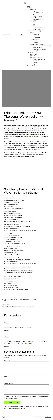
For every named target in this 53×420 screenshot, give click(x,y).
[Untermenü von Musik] (31, 8)
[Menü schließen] (25, 3)
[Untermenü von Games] (32, 52)
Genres (32, 9)
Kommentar (7, 360)
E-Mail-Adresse (9, 383)
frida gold (4, 306)
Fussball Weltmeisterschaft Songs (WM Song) (18, 306)
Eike (5, 322)
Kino (31, 32)
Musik (28, 7)
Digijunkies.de (6, 34)
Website (6, 390)
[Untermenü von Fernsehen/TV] (38, 39)
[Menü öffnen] (21, 35)
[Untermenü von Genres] (35, 9)
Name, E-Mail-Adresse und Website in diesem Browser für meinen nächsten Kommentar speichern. (27, 397)
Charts (31, 26)
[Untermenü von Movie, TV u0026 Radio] (40, 31)
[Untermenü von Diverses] (35, 21)
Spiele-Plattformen (34, 57)
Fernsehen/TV (33, 39)
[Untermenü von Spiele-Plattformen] (40, 57)
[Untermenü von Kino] (33, 32)
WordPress (48, 417)
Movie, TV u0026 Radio (33, 31)
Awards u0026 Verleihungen (37, 44)
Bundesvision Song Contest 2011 (33, 136)
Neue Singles (23, 299)
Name (6, 376)
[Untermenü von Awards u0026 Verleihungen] (45, 44)
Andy (5, 336)
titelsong (32, 306)
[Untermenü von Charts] (34, 26)
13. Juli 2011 (7, 323)
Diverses (32, 21)
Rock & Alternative (31, 299)
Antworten (6, 330)
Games (29, 52)
